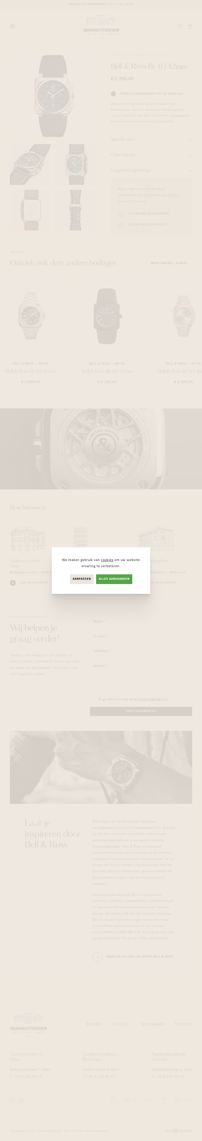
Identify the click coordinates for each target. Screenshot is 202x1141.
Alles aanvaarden (114, 579)
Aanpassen (82, 579)
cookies (107, 560)
